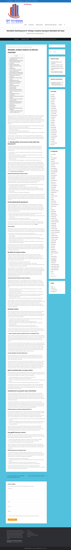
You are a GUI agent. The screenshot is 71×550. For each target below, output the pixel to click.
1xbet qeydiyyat (54, 185)
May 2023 (52, 122)
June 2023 (53, 120)
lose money (16, 531)
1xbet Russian (53, 187)
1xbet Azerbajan (54, 168)
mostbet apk (53, 216)
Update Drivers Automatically (53, 260)
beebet (52, 194)
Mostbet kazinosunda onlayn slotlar (16, 60)
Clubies (52, 199)
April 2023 (52, 124)
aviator (36, 224)
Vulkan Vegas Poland (55, 267)
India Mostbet (53, 211)
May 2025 (52, 94)
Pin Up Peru (53, 245)
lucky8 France (53, 213)
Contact (60, 24)
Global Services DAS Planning (51, 24)
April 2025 (53, 96)
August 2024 (53, 98)
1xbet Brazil (53, 173)
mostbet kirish (53, 227)
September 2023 (54, 115)
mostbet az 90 (54, 218)
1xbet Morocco (53, 183)
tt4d (21, 541)
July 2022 (52, 139)
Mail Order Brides (54, 214)
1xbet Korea (53, 182)
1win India (52, 161)
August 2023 (53, 117)
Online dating (53, 240)
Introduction (31, 24)
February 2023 (53, 127)
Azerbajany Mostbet (25, 39)
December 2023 (54, 110)
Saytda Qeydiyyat (13, 87)
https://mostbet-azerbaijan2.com (17, 171)
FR (51, 208)
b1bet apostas (53, 192)
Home (25, 24)
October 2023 (53, 113)
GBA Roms (53, 209)
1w (51, 156)
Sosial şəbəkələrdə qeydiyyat (15, 61)
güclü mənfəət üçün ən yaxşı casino (16, 73)
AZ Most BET (53, 189)
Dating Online (53, 201)
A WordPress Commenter (55, 82)
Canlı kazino (12, 63)
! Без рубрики (53, 154)
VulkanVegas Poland (54, 269)
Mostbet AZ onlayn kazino (14, 64)
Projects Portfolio (39, 24)
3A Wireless (27, 4)
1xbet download (54, 175)
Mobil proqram (12, 106)
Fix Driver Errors (53, 206)
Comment (10, 488)
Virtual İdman (12, 104)
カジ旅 (52, 273)
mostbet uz (53, 233)
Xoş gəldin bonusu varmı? (14, 80)
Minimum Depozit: (13, 88)
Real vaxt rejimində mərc (14, 85)
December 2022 (54, 130)
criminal (11, 535)
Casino (52, 197)
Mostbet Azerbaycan (55, 221)
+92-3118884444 (11, 1)
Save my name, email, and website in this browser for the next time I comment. (24, 516)
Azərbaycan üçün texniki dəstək (16, 89)
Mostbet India (53, 225)
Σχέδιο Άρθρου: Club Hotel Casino (57, 66)
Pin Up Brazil (53, 244)
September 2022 (54, 136)
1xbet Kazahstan (54, 180)
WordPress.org (53, 291)
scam (8, 530)
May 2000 (52, 144)
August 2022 (53, 137)
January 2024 (53, 108)
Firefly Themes (44, 548)
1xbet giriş (53, 178)
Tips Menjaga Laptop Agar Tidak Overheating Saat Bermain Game (57, 83)
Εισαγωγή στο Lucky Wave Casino (57, 64)
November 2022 (54, 132)
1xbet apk (53, 164)
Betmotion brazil (54, 195)
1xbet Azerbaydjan (54, 170)
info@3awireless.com (19, 1)
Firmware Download (54, 204)
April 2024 (53, 103)
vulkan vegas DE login (55, 264)
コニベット (53, 274)
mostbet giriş (53, 223)
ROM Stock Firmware (54, 252)
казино (52, 271)
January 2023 (53, 129)
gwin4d (19, 541)
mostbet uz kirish (54, 235)
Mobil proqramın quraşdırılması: (16, 81)
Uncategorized (54, 258)
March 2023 (53, 125)
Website (9, 511)
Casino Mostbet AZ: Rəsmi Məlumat (16, 72)
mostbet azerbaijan (54, 220)
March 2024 (53, 105)
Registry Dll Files (54, 251)
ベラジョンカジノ (54, 276)
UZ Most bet (53, 262)
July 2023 (52, 118)
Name (9, 501)
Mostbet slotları (13, 68)
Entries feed (53, 288)
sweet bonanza (54, 256)
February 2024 (53, 106)
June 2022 (53, 141)
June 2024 (53, 99)
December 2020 (54, 143)
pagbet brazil (53, 242)
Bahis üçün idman (13, 105)
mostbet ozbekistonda (55, 230)
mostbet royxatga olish (55, 232)
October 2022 (53, 134)
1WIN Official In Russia (55, 163)
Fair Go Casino (53, 202)
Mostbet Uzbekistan (54, 237)
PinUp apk (53, 247)
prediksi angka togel (39, 33)
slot (52, 254)
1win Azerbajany (54, 157)
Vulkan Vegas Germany (55, 266)
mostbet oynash (54, 228)
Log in (52, 286)
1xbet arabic (53, 166)
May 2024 (52, 101)
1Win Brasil (53, 159)
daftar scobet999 (14, 541)
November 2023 (54, 111)
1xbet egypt (53, 176)
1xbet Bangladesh (54, 171)
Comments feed (54, 289)
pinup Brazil (53, 249)
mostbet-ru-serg (54, 239)
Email (9, 506)
